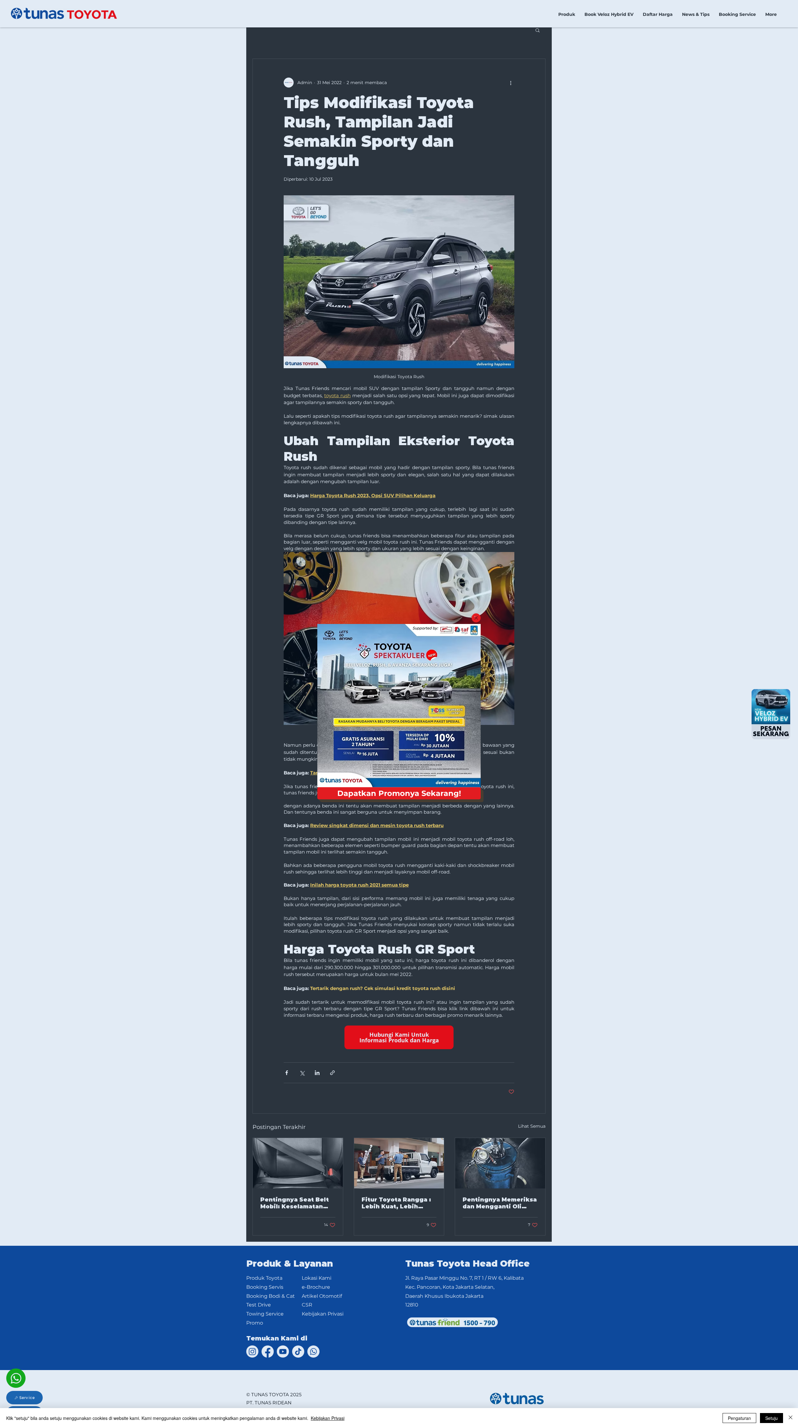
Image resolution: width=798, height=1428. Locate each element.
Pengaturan (739, 1418)
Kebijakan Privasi (327, 1418)
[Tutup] (790, 1418)
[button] (476, 618)
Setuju (771, 1418)
